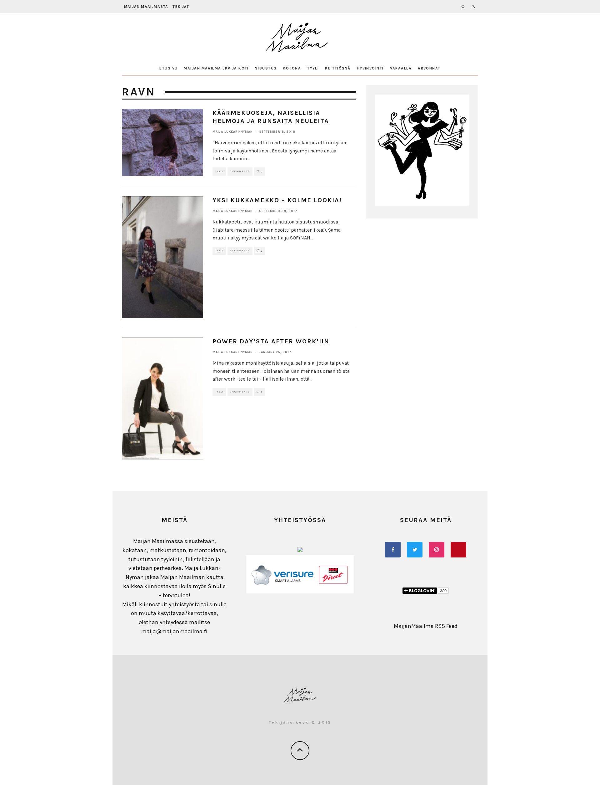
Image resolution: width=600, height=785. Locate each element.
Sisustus (266, 68)
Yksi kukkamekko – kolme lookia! (277, 200)
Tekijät (180, 6)
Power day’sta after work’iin (270, 341)
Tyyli (313, 68)
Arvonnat (429, 68)
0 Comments (240, 171)
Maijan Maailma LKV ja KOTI (216, 68)
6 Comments (240, 250)
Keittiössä (337, 68)
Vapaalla (401, 68)
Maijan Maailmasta (146, 6)
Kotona (292, 68)
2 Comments (240, 391)
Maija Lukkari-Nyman (232, 132)
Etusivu (168, 68)
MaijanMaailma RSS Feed (426, 626)
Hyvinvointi (370, 68)
